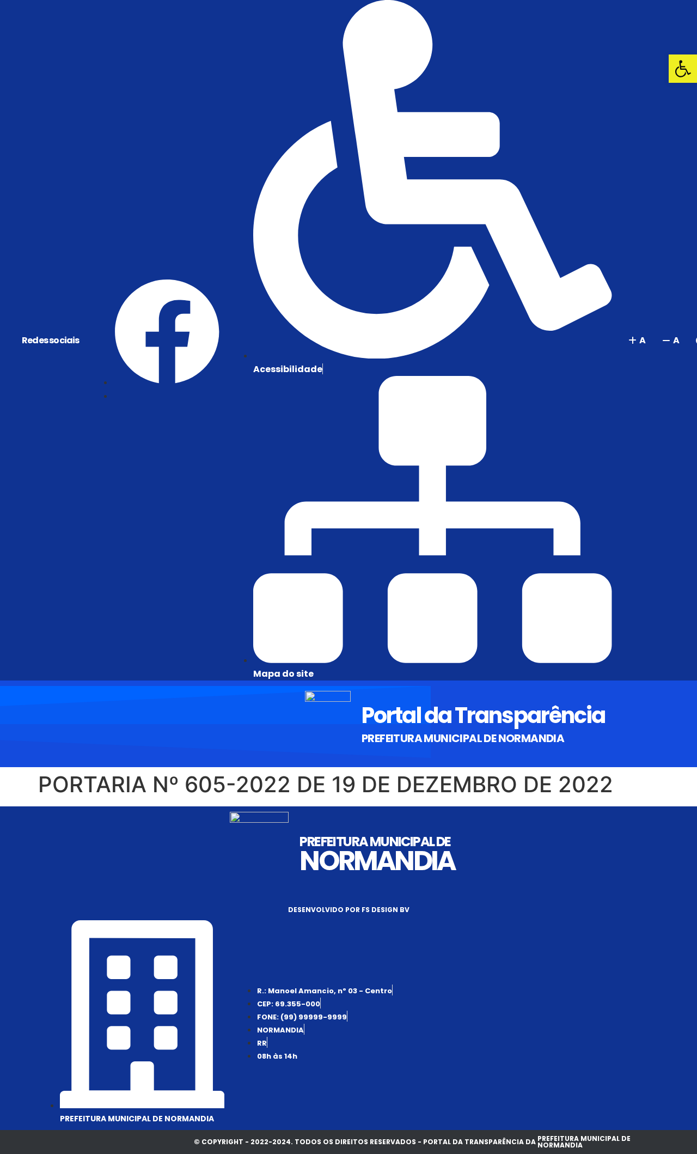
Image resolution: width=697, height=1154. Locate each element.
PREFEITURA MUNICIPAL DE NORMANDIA (463, 738)
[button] (683, 68)
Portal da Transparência (483, 715)
